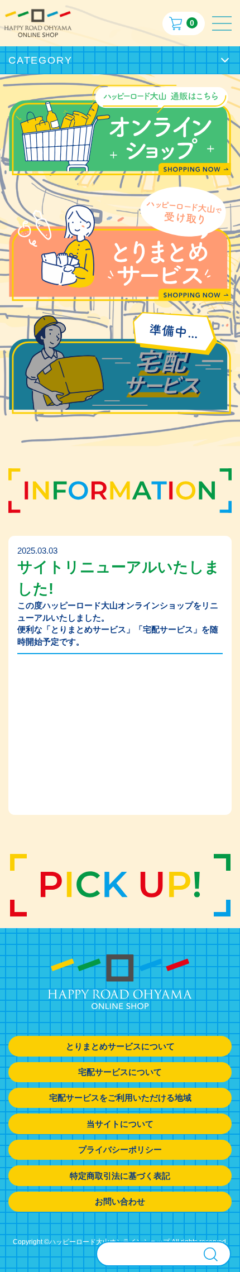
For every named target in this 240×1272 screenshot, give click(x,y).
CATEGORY (40, 60)
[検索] (210, 1254)
